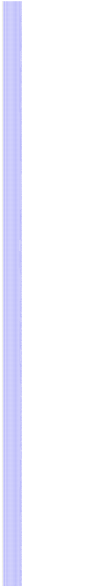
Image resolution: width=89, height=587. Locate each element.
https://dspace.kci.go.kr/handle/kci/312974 (12, 367)
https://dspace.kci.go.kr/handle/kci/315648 (12, 445)
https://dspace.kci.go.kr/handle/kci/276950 (12, 239)
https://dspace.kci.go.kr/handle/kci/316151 (12, 517)
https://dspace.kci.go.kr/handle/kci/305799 (12, 66)
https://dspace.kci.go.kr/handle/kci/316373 (12, 321)
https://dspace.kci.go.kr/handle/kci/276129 (12, 197)
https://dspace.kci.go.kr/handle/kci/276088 (12, 146)
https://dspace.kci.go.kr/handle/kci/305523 (12, 5)
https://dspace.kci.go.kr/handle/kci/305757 (12, 55)
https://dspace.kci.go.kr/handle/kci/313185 (12, 397)
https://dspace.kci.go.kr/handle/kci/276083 (12, 140)
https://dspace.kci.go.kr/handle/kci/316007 (12, 489)
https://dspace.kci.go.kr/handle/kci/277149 (12, 240)
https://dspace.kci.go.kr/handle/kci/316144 (12, 516)
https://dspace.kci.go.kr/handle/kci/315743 (12, 455)
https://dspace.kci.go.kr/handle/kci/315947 (12, 470)
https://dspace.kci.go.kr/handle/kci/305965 (12, 100)
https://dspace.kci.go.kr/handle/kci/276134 (12, 204)
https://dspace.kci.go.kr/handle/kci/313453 (12, 437)
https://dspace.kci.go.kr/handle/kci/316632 (12, 337)
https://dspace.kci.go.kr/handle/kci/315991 (12, 484)
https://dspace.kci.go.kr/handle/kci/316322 (12, 554)
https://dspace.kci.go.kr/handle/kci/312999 (12, 374)
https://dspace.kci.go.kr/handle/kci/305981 (12, 110)
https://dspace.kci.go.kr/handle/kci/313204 (12, 291)
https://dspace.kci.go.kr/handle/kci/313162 (12, 284)
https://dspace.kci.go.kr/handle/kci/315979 (12, 480)
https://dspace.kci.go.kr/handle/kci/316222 (12, 526)
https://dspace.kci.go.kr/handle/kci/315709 (12, 449)
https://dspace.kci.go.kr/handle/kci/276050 (12, 124)
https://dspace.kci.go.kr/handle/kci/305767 (12, 58)
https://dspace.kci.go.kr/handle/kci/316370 (12, 566)
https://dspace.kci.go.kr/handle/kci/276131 (12, 200)
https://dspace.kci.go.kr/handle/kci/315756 (12, 457)
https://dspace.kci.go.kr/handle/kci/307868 (12, 261)
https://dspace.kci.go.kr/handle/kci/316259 (12, 541)
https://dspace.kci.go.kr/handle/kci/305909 (12, 83)
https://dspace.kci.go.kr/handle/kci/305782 (12, 61)
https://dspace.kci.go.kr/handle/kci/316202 (12, 520)
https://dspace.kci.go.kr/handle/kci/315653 (12, 446)
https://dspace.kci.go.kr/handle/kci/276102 (12, 164)
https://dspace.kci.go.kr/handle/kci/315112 (12, 319)
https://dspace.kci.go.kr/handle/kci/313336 (12, 424)
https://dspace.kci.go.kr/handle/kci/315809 (12, 464)
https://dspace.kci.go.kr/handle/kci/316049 (12, 502)
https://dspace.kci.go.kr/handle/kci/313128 (12, 387)
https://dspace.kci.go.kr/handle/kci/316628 (12, 584)
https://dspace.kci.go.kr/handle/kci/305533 (12, 11)
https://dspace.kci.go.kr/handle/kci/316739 (12, 354)
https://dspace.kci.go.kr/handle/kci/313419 (12, 431)
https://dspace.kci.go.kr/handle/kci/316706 (12, 349)
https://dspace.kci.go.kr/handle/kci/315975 (12, 479)
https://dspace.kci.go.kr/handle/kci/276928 (12, 230)
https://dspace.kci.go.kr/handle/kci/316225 (12, 527)
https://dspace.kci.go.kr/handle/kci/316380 (12, 322)
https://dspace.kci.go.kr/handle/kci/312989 (12, 371)
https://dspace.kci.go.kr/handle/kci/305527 (12, 8)
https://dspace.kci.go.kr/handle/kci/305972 (12, 104)
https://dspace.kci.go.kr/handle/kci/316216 (12, 524)
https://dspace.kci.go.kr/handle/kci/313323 (12, 421)
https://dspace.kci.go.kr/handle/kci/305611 (12, 23)
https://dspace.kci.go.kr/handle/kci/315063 (12, 310)
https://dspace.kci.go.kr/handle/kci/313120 (12, 276)
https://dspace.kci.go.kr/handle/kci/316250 (12, 537)
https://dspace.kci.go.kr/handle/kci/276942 (12, 235)
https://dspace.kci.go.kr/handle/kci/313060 (12, 382)
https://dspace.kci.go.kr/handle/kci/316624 (12, 336)
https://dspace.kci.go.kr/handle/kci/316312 (12, 551)
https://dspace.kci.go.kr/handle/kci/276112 (12, 176)
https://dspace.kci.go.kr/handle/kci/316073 (12, 514)
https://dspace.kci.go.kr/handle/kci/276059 (12, 135)
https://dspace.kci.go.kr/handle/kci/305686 (12, 45)
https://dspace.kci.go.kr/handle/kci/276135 (12, 205)
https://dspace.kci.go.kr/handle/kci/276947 (12, 237)
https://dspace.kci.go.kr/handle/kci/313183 (12, 287)
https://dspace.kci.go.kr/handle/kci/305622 (12, 30)
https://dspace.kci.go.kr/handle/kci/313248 (12, 299)
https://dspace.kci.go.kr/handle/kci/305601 (12, 16)
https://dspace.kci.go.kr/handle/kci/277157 (12, 242)
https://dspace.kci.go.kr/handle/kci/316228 (12, 529)
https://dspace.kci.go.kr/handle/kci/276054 (12, 129)
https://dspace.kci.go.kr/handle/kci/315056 (12, 309)
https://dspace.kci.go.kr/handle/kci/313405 (12, 429)
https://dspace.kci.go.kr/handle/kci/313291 (12, 419)
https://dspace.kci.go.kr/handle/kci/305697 (12, 50)
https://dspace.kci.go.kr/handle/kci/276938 (12, 234)
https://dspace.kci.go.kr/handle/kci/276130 (12, 199)
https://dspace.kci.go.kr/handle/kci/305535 (12, 13)
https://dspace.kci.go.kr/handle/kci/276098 (12, 159)
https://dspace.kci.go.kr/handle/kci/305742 (12, 51)
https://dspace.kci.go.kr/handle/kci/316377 (12, 569)
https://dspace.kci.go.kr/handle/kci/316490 (12, 572)
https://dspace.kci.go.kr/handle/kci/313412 (12, 430)
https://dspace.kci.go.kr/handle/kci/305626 (12, 33)
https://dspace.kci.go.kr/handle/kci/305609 (12, 21)
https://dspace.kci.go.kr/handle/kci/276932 (12, 231)
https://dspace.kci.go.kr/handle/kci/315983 (12, 481)
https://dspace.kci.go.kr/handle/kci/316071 (12, 512)
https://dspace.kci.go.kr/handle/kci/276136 (12, 206)
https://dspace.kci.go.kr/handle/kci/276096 (12, 156)
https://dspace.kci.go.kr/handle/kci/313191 (12, 289)
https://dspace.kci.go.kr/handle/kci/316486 (12, 571)
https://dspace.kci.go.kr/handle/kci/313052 (12, 271)
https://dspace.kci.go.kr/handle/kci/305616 (12, 26)
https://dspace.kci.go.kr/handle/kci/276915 (12, 225)
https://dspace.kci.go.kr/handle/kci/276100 (12, 161)
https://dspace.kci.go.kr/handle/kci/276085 (12, 142)
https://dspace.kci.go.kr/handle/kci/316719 (12, 351)
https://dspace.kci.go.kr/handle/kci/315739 (12, 454)
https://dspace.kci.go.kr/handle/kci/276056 (12, 131)
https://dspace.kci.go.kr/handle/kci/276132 (12, 201)
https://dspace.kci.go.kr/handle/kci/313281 (12, 416)
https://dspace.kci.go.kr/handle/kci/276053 (12, 127)
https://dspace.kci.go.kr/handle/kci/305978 (12, 108)
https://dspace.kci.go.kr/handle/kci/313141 (12, 280)
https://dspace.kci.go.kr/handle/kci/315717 (12, 450)
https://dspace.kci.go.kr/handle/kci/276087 (12, 145)
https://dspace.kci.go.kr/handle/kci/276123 (12, 190)
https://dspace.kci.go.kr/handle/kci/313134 (12, 279)
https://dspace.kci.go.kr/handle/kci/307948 (12, 266)
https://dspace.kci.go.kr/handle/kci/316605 (12, 580)
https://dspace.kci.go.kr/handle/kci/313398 (12, 427)
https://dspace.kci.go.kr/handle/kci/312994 (12, 372)
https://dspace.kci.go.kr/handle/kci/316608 (12, 334)
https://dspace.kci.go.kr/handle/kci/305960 (12, 98)
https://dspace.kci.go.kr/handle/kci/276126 (12, 194)
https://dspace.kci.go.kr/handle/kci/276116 (12, 181)
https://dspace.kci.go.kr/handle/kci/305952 (12, 94)
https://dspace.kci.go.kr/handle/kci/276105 (12, 167)
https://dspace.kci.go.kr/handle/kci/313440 (12, 435)
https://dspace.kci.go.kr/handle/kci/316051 (12, 504)
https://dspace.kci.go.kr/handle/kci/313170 (12, 395)
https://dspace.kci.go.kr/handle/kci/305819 (12, 78)
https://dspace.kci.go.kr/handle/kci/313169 (12, 285)
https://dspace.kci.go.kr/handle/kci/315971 (12, 477)
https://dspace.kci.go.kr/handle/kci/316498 (12, 575)
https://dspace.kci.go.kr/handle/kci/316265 (12, 544)
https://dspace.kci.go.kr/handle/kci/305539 (12, 15)
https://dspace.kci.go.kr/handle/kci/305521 (12, 4)
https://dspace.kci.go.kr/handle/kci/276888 (12, 216)
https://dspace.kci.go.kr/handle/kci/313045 (12, 270)
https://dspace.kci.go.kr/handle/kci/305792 (12, 64)
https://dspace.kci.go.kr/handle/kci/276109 (12, 172)
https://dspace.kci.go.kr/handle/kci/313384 (12, 425)
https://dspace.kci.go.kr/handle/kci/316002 (12, 487)
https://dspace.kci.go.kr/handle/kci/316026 (12, 495)
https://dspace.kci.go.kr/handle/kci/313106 (12, 274)
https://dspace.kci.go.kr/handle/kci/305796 (12, 65)
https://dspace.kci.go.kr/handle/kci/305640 (12, 41)
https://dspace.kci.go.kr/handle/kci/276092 (12, 151)
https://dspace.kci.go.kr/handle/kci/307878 (12, 264)
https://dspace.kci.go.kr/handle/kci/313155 (12, 282)
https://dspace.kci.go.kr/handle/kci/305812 (12, 73)
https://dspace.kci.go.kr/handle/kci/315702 (12, 447)
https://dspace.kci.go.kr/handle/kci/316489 (12, 325)
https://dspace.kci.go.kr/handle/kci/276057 (12, 132)
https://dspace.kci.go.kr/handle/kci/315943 (12, 469)
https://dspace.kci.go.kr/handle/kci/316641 (12, 339)
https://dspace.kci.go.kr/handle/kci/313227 (12, 295)
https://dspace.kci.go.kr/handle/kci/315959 (12, 474)
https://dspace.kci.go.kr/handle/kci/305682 (12, 43)
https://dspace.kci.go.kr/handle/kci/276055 (12, 130)
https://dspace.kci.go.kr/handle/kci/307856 (12, 259)
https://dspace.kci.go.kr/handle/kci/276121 (12, 187)
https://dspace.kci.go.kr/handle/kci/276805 (12, 210)
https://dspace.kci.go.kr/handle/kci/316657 (12, 341)
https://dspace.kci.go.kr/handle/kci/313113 (12, 275)
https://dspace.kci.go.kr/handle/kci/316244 (12, 535)
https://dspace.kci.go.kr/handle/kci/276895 (12, 219)
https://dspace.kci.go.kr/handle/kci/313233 (12, 406)
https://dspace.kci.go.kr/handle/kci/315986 (12, 482)
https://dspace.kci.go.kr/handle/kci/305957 (12, 96)
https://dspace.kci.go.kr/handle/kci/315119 (12, 320)
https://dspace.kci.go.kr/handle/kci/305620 (12, 29)
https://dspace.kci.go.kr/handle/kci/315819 (12, 467)
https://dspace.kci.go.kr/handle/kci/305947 (12, 91)
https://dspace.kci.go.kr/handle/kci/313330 (12, 422)
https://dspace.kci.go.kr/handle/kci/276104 (12, 166)
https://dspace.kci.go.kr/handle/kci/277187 (12, 246)
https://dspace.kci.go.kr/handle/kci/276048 (12, 121)
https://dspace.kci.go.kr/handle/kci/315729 (12, 452)
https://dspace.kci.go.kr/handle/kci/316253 (12, 539)
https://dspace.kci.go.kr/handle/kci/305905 (12, 80)
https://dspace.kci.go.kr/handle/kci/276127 (12, 195)
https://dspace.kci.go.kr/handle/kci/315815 (12, 466)
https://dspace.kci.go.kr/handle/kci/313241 (12, 297)
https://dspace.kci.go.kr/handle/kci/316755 (12, 356)
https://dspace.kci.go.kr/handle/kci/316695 (12, 347)
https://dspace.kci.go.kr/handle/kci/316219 (12, 525)
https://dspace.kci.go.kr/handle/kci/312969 (12, 366)
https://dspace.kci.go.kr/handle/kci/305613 (12, 24)
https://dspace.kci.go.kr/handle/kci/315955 (12, 472)
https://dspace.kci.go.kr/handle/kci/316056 (12, 505)
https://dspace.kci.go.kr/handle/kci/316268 (12, 545)
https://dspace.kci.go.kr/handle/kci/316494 (12, 574)
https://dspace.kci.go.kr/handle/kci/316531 (12, 577)
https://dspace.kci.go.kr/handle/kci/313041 (12, 379)
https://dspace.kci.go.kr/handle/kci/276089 (12, 147)
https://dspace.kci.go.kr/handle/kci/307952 (12, 267)
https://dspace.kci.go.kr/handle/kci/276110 (12, 174)
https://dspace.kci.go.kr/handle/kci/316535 (12, 331)
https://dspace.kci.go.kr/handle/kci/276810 (12, 211)
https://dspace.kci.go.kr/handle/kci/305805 (12, 69)
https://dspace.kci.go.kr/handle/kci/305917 (12, 86)
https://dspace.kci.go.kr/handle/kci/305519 (12, 3)
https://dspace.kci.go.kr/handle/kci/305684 (12, 44)
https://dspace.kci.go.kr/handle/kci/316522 (12, 576)
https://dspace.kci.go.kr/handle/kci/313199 (12, 400)
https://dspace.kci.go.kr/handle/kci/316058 (12, 506)
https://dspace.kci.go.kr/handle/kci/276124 (12, 191)
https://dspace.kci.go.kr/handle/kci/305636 (12, 39)
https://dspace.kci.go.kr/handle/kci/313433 (12, 434)
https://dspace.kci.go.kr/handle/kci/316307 (12, 550)
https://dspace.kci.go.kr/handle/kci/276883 (12, 215)
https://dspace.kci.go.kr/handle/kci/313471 (12, 441)
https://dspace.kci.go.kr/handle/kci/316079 (12, 515)
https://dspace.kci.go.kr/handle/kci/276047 (12, 120)
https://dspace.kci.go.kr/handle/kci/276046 (12, 119)
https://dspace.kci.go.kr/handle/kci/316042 (12, 501)
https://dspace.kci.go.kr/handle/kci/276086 (12, 144)
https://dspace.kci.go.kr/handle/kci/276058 (12, 134)
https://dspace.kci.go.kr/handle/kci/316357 (12, 562)
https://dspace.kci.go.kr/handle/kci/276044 (12, 116)
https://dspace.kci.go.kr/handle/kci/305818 (12, 76)
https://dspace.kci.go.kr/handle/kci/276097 (12, 157)
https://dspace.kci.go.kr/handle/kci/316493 (12, 326)
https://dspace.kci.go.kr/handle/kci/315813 (12, 465)
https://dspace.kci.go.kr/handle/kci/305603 (12, 18)
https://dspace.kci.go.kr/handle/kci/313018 (12, 269)
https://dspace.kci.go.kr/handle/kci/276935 (12, 232)
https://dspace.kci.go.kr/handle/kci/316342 (12, 559)
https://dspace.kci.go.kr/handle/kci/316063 (12, 509)
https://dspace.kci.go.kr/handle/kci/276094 (12, 154)
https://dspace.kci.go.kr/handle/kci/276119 (12, 185)
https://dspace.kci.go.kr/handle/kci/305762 (12, 56)
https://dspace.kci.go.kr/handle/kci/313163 (12, 394)
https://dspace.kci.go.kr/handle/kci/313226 (12, 405)
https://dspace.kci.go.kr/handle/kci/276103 (12, 165)
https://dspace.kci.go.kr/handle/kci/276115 (12, 180)
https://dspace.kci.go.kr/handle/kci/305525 (12, 6)
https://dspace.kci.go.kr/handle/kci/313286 (12, 417)
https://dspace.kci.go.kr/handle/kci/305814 (12, 75)
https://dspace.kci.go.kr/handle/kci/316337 (12, 557)
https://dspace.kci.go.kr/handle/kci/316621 (12, 582)
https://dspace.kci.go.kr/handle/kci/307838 (12, 255)
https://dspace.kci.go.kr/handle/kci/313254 (12, 410)
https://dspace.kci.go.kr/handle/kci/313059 (12, 272)
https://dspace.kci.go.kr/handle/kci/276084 (12, 141)
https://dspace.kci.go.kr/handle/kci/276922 (12, 227)
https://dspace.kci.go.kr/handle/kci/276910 (12, 224)
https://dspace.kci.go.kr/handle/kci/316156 (12, 519)
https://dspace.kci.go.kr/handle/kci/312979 (12, 369)
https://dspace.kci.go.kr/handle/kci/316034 (12, 497)
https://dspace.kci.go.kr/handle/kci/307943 (12, 265)
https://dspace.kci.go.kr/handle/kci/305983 (12, 111)
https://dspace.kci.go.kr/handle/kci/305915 (12, 85)
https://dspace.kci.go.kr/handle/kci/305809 (12, 71)
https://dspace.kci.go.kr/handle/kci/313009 (12, 376)
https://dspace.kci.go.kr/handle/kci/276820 (12, 214)
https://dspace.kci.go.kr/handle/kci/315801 (12, 460)
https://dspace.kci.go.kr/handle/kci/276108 (12, 171)
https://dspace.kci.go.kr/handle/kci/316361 (12, 564)
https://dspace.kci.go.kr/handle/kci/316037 (12, 499)
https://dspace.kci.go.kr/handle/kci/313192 (12, 399)
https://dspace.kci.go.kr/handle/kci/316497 (12, 327)
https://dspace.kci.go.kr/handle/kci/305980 (12, 109)
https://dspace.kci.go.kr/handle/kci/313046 (12, 380)
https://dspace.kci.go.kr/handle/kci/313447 (12, 436)
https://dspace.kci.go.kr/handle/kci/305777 (12, 60)
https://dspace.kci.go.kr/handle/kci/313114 (12, 385)
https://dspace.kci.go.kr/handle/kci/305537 (12, 14)
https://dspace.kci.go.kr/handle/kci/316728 (12, 352)
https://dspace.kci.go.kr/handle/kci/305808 (12, 70)
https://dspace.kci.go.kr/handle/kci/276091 (12, 150)
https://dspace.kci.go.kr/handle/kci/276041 (12, 112)
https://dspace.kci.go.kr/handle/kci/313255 (12, 300)
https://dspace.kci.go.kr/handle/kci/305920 (12, 88)
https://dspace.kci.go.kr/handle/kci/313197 (12, 290)
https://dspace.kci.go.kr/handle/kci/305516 (12, 1)
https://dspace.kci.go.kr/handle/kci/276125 (12, 192)
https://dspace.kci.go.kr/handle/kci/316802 (12, 364)
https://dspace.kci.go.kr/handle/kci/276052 (12, 126)
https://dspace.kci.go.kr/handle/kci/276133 (12, 202)
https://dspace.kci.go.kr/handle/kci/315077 (12, 312)
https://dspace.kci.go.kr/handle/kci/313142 (12, 390)
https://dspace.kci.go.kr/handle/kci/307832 (12, 254)
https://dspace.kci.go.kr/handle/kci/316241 (12, 534)
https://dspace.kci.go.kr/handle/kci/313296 (12, 420)
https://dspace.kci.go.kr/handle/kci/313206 (12, 401)
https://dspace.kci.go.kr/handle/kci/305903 (12, 79)
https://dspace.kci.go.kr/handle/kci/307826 (12, 252)
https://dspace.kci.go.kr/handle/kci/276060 (12, 136)
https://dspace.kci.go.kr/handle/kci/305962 (12, 99)
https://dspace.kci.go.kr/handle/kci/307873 (12, 262)
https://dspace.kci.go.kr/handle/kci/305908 (12, 81)
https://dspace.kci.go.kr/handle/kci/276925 (12, 229)
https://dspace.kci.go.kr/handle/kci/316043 (12, 500)
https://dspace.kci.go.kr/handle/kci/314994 (12, 301)
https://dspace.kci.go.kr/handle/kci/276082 (12, 139)
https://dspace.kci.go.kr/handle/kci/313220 (12, 404)
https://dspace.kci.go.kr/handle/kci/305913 (12, 84)
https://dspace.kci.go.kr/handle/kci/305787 (12, 63)
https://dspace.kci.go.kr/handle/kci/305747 (12, 53)
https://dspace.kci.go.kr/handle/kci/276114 (12, 179)
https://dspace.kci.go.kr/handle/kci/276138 (12, 209)
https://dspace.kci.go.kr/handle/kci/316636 (12, 585)
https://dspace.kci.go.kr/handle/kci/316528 (12, 330)
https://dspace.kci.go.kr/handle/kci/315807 (12, 462)
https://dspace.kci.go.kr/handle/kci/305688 (12, 46)
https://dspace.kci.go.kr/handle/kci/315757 (12, 459)
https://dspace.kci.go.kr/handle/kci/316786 (12, 361)
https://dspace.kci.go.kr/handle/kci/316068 (12, 511)
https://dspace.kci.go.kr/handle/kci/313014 (12, 377)
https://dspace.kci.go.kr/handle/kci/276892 (12, 217)
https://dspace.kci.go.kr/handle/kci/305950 (12, 93)
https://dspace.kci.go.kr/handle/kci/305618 (12, 28)
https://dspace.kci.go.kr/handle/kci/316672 (12, 344)
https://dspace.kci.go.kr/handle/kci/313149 (12, 391)
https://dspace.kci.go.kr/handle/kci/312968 (12, 365)
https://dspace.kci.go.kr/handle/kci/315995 (12, 485)
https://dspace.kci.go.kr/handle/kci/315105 (12, 317)
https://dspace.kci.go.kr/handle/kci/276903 (12, 221)
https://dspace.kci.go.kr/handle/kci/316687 (12, 346)
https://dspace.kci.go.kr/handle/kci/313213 (12, 402)
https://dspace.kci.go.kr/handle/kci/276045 (12, 117)
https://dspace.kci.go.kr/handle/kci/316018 (12, 492)
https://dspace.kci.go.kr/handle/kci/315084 (12, 314)
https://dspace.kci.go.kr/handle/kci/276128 (12, 196)
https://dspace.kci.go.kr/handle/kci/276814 (12, 212)
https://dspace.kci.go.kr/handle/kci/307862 (12, 260)
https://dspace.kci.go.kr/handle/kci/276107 (12, 170)
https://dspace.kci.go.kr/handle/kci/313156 (12, 392)
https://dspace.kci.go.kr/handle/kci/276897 (12, 220)
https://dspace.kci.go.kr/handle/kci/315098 (12, 316)
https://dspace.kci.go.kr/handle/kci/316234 (12, 531)
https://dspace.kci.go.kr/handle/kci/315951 (12, 471)
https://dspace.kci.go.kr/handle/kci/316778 (12, 360)
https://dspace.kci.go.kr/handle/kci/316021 (12, 494)
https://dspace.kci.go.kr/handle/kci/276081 (12, 137)
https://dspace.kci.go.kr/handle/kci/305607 (12, 20)
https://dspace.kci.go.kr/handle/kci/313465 (12, 440)
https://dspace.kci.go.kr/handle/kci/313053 (12, 381)
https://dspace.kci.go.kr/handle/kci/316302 (12, 549)
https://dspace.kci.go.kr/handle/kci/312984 (12, 370)
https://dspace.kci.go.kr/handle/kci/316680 (12, 345)
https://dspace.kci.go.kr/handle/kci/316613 (12, 581)
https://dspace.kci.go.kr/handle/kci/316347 (12, 560)
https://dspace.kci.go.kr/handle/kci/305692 (12, 49)
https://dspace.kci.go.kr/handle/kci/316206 (12, 521)
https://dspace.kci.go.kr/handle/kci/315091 (12, 315)
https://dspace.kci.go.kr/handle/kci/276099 (12, 160)
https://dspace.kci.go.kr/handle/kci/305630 (12, 35)
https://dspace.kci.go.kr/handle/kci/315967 (12, 476)
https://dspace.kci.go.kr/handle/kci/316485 (12, 324)
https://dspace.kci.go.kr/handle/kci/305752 (12, 54)
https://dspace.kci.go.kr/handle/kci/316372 (12, 567)
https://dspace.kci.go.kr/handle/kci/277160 (12, 244)
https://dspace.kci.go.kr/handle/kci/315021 (12, 302)
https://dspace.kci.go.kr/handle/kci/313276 (12, 415)
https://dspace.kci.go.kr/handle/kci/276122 (12, 189)
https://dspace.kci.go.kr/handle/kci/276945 (12, 236)
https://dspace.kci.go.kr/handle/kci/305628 (12, 34)
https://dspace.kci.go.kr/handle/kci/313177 (12, 396)
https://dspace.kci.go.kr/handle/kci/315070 (12, 311)
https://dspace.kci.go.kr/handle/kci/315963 (12, 475)
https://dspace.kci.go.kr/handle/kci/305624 (12, 31)
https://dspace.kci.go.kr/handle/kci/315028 (12, 304)
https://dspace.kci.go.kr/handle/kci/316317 (12, 552)
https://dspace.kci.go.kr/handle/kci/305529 (12, 9)
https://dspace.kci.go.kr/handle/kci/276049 (12, 122)
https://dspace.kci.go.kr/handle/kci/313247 (12, 409)
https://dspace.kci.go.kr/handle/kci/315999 (12, 486)
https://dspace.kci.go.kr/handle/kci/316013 (12, 491)
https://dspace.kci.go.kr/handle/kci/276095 (12, 155)
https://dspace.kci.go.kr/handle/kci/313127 (12, 277)
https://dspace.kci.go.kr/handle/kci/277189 (12, 247)
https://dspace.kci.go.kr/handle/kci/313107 (12, 384)
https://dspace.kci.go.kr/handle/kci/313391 (12, 426)
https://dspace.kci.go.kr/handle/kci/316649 (12, 340)
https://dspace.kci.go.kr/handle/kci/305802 (12, 68)
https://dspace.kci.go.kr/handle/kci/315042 (12, 306)
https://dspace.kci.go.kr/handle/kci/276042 (12, 114)
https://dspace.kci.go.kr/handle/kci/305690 (12, 48)
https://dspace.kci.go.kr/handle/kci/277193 (12, 249)
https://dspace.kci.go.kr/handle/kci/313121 (12, 386)
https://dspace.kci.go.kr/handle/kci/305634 (12, 38)
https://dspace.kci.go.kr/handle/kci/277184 (12, 245)
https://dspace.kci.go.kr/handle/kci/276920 (12, 226)
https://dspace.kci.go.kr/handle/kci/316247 (12, 536)
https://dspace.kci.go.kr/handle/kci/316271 (12, 546)
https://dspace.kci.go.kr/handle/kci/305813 (12, 74)
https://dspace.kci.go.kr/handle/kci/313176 (12, 286)
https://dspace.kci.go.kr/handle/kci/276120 (12, 186)
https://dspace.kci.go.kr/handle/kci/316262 (12, 542)
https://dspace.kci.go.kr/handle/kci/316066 (12, 510)
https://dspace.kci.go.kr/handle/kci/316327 (12, 555)
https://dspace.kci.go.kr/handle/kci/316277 (12, 547)
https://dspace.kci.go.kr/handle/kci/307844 (12, 256)
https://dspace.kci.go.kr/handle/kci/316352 (12, 561)
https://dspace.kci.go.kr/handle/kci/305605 (12, 19)
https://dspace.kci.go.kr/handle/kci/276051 (12, 125)
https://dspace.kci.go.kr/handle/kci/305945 (12, 90)
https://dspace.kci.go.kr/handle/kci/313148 (12, 281)
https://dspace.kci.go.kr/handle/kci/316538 (12, 579)
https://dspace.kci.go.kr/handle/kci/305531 (12, 10)
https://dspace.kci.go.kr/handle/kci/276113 (12, 177)
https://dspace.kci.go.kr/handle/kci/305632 (12, 36)
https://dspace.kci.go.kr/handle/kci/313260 (12, 411)
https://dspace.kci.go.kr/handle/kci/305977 (12, 106)
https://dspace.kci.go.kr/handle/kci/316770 (12, 359)
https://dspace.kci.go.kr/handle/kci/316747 (12, 355)
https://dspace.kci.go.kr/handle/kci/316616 (12, 335)
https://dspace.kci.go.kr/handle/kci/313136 (12, 389)
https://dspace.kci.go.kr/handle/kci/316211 (12, 522)
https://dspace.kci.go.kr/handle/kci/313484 (12, 444)
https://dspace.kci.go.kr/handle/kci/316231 (12, 530)
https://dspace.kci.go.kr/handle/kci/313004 (12, 375)
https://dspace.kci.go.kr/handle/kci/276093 (12, 152)
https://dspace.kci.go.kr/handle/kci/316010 (12, 490)
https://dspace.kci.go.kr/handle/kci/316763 (12, 357)
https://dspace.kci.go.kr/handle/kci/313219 (12, 294)
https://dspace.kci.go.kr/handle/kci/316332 (12, 556)
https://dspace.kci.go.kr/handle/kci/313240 (12, 407)
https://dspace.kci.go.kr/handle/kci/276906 (12, 222)
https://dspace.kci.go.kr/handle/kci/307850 (12, 257)
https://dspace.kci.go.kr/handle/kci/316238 (12, 532)
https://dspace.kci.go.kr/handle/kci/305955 (12, 95)
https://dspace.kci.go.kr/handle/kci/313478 (12, 442)
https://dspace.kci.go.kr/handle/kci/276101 (12, 162)
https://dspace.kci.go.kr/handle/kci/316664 (12, 342)
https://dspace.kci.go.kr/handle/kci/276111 (12, 175)
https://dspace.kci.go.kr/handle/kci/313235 (12, 296)
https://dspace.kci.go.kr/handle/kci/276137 (12, 207)
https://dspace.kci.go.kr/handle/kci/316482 (12, 570)
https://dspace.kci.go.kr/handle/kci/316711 (12, 350)
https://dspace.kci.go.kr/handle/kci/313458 (12, 439)
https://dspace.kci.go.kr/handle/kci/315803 (12, 461)
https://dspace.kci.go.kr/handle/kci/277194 (12, 250)
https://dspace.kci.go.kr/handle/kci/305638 (12, 40)
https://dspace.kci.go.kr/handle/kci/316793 (12, 362)
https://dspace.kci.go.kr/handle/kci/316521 (12, 329)
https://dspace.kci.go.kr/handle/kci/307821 (12, 251)
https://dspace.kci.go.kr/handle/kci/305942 (12, 89)
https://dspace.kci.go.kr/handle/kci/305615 (12, 25)
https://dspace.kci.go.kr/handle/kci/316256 (12, 540)
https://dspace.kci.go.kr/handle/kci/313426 (12, 432)
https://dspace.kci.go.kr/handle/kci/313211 (12, 292)
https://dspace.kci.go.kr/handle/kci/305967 (12, 101)
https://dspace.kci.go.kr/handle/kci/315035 (12, 305)
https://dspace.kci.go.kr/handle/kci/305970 (12, 103)
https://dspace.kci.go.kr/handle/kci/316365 (12, 565)
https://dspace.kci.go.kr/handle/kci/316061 (12, 507)
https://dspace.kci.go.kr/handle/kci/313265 (12, 412)
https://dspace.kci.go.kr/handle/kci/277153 (12, 241)
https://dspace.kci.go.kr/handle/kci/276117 (12, 182)
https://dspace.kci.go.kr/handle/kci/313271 (12, 414)
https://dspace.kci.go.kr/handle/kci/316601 (12, 332)
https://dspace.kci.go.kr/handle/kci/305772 (12, 59)
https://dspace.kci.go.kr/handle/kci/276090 (12, 149)
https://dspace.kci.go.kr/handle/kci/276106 (12, 169)
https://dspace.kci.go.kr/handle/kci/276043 (12, 115)
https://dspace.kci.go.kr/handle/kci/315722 (12, 451)
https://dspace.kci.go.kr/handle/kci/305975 (12, 105)
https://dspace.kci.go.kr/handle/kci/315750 (12, 456)
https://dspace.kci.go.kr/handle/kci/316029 (12, 496)
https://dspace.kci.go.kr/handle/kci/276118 (12, 184)
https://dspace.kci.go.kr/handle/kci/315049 (12, 307)
